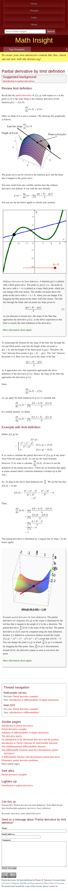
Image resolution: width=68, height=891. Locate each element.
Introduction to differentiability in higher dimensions (34, 699)
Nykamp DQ (7, 805)
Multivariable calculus (15, 692)
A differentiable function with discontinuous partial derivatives (31, 756)
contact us (53, 886)
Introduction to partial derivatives (18, 81)
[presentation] (38, 95)
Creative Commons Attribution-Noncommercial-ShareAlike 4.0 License (33, 883)
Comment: (6, 839)
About (34, 24)
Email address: (8, 834)
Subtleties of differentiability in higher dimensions (25, 732)
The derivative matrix (12, 736)
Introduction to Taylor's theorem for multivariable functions (30, 742)
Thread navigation (16, 687)
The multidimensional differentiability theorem (23, 746)
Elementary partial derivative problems (20, 760)
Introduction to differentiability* (24, 712)
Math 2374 (9, 705)
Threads (34, 10)
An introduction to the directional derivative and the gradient (30, 739)
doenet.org (33, 59)
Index (34, 17)
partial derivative (24, 95)
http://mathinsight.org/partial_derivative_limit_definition (26, 808)
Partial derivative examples (25, 696)
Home (34, 3)
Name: (4, 828)
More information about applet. (17, 329)
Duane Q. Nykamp (43, 880)
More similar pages (10, 763)
